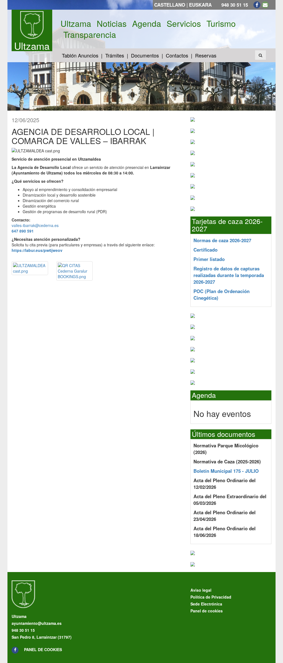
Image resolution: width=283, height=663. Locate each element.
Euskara (200, 4)
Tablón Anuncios (80, 55)
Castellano (169, 4)
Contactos (177, 55)
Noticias (112, 23)
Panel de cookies (43, 649)
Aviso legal (200, 590)
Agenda (146, 23)
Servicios (184, 23)
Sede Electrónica (206, 604)
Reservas (205, 55)
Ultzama (31, 46)
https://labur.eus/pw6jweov (37, 250)
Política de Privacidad (210, 597)
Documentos (145, 55)
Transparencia (89, 34)
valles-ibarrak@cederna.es (35, 225)
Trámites (114, 55)
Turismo (221, 23)
